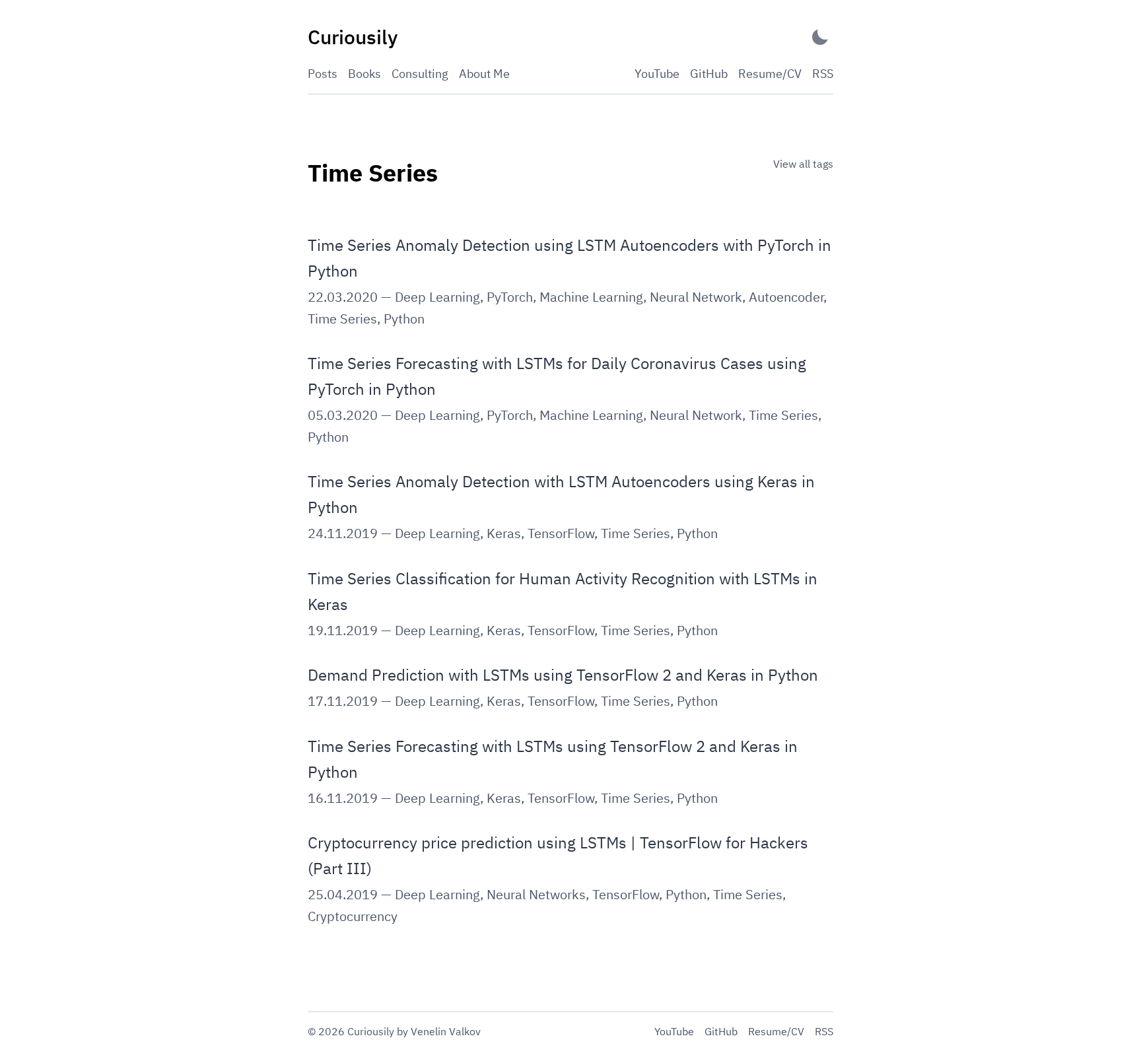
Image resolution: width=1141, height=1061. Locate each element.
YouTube (657, 73)
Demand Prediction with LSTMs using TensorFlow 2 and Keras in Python (563, 674)
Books (364, 73)
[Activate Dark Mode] (820, 37)
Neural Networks (536, 894)
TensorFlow (561, 533)
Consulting (420, 73)
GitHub (709, 73)
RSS (822, 73)
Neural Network (696, 297)
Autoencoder (786, 297)
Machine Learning (591, 297)
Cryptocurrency (353, 916)
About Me (484, 73)
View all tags (803, 163)
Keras (504, 533)
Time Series (342, 318)
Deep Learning (437, 297)
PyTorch (510, 297)
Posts (322, 73)
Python (404, 318)
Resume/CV (770, 73)
